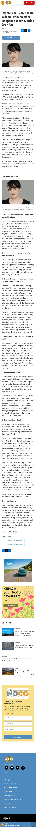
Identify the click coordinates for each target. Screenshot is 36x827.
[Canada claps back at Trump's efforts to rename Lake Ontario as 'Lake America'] (8, 632)
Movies (10, 536)
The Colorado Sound (10, 807)
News (16, 668)
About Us (6, 776)
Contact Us (7, 803)
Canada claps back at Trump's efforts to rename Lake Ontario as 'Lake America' (24, 633)
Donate (30, 3)
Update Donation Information (12, 799)
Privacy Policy (8, 791)
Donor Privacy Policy (9, 795)
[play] (3, 825)
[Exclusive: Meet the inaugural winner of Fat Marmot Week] (8, 646)
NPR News (17, 628)
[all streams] (33, 824)
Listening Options (9, 780)
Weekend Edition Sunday (15, 540)
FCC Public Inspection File (11, 787)
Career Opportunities (10, 784)
